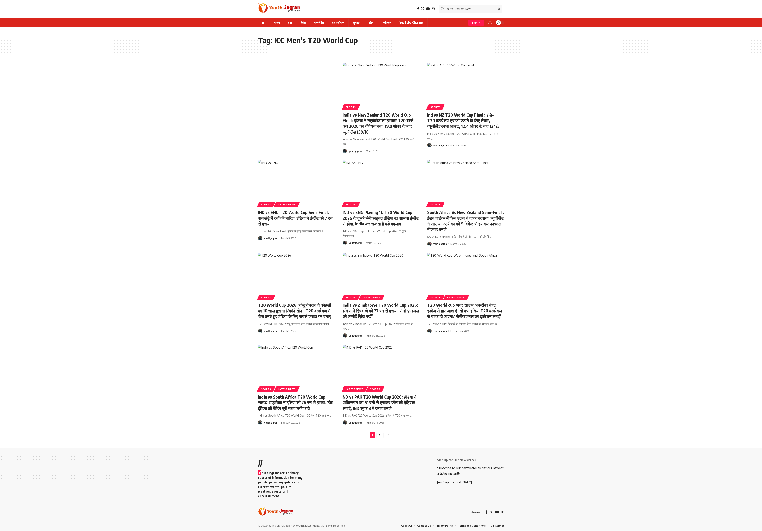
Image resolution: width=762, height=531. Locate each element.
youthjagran (355, 151)
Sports (351, 107)
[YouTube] (428, 8)
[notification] (490, 22)
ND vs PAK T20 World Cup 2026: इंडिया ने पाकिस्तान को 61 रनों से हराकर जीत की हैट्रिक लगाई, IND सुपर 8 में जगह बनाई (379, 402)
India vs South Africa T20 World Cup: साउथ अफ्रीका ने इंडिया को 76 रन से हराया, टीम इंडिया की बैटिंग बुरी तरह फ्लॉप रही (295, 402)
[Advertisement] (296, 92)
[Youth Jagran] (279, 9)
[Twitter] (422, 8)
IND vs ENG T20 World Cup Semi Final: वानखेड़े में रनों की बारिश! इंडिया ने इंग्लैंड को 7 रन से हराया (295, 217)
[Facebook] (418, 8)
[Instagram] (433, 8)
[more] (431, 22)
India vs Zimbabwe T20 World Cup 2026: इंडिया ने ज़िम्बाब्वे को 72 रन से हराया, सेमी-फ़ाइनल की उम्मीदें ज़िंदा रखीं (381, 310)
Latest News (286, 204)
